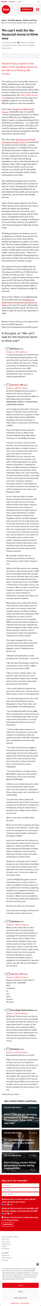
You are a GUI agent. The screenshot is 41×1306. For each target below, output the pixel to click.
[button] (37, 1264)
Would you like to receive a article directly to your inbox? (19, 1200)
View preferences (20, 1298)
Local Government (9, 45)
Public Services (23, 45)
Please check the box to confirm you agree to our (20, 1218)
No (5, 1205)
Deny (20, 1292)
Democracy (6, 1255)
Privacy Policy (12, 1220)
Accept (20, 1285)
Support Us (27, 9)
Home (4, 20)
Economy (5, 1260)
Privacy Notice (24, 1303)
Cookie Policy (15, 1303)
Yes (10, 1205)
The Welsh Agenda (15, 20)
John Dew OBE (16, 385)
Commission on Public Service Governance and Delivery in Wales (19, 302)
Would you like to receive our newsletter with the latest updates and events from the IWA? (20, 1209)
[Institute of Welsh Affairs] (6, 9)
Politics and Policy (30, 20)
